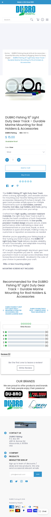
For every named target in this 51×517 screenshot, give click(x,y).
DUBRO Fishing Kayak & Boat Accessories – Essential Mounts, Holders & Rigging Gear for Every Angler (25, 55)
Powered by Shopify (16, 503)
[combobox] (16, 19)
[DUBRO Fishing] (25, 10)
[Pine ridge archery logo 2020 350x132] (37, 394)
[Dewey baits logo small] (37, 405)
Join (37, 474)
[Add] (19, 160)
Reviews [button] (5, 354)
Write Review (25, 367)
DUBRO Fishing (11, 133)
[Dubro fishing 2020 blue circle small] (13, 404)
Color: (9, 147)
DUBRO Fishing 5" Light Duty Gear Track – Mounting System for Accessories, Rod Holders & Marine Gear (13, 310)
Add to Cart (25, 168)
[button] (38, 19)
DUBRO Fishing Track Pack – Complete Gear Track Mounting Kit (37, 310)
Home (7, 53)
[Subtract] (7, 160)
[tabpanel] (25, 231)
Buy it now (25, 175)
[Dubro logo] (13, 395)
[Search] (32, 19)
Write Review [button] (25, 327)
